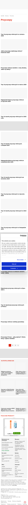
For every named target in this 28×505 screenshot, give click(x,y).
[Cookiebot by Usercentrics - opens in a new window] (20, 236)
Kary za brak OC (5, 460)
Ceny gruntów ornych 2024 (6, 458)
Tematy (9, 501)
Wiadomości (3, 501)
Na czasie (4, 453)
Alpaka (16, 466)
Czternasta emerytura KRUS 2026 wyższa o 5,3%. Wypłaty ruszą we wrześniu (8, 409)
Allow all (14, 264)
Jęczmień (17, 455)
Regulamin (3, 504)
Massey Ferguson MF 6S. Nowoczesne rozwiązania (20, 442)
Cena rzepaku (5, 448)
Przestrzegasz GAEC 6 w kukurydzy (7, 475)
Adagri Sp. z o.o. (20, 488)
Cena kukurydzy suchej (7, 442)
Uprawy (17, 453)
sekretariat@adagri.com (6, 498)
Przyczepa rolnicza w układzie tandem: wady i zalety (20, 449)
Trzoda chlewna (18, 476)
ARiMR (3, 466)
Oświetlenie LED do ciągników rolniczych (19, 446)
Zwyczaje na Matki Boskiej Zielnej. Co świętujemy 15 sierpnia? (7, 390)
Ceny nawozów (5, 450)
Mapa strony (4, 502)
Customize (13, 268)
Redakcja (25, 504)
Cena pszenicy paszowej (7, 447)
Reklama (20, 504)
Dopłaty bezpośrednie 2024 (7, 471)
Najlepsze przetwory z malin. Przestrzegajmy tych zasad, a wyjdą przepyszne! (6, 373)
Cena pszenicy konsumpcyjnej (5, 445)
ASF (16, 468)
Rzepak (16, 460)
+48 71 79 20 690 (6, 497)
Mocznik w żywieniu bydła (19, 474)
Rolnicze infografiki (16, 501)
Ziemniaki (17, 462)
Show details (20, 259)
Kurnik (16, 471)
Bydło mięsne (18, 470)
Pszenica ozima (18, 458)
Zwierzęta (17, 464)
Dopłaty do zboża (6, 473)
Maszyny (17, 439)
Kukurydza (17, 456)
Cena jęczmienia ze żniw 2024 (7, 456)
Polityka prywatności (11, 504)
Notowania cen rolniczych (5, 440)
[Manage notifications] (25, 502)
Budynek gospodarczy (7, 468)
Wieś (3, 464)
